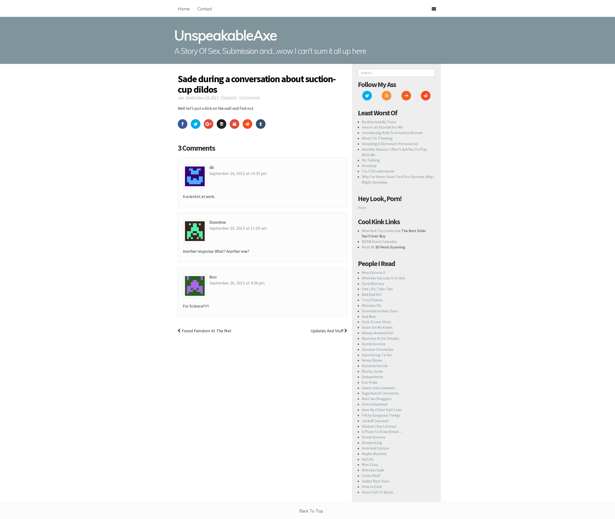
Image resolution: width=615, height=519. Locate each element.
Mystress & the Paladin (380, 338)
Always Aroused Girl (378, 332)
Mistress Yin (371, 305)
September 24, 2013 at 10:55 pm (238, 173)
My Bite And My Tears (379, 121)
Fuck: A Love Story (376, 321)
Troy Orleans (372, 299)
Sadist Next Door (375, 481)
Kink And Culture (375, 448)
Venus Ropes (372, 360)
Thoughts (229, 97)
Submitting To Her (377, 354)
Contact (204, 9)
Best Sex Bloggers (377, 398)
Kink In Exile (372, 486)
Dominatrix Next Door (380, 311)
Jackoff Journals (375, 420)
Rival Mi (368, 247)
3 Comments (249, 97)
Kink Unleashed (374, 404)
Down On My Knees (377, 327)
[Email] (432, 6)
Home (184, 9)
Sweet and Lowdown (378, 387)
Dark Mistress (373, 283)
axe (181, 97)
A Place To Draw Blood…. (382, 431)
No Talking (371, 160)
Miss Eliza (370, 464)
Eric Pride (369, 382)
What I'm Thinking (377, 138)
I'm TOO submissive (378, 171)
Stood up (369, 165)
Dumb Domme (374, 343)
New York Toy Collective (381, 230)
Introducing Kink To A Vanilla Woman (392, 132)
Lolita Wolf (371, 475)
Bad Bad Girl (372, 294)
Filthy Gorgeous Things (381, 415)
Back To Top (311, 511)
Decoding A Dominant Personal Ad (390, 143)
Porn (362, 207)
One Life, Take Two (377, 288)
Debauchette (372, 376)
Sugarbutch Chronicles (380, 393)
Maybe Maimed (374, 453)
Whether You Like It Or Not (384, 278)
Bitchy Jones (372, 371)
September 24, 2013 (202, 97)
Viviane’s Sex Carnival (379, 426)
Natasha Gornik (374, 365)
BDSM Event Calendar (379, 241)
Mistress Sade (373, 470)
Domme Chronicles (377, 349)
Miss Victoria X (373, 272)
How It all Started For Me (382, 127)
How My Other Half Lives (382, 409)
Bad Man (369, 316)
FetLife (368, 459)
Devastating (372, 442)
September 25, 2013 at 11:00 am (238, 228)
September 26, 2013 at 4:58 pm (237, 283)
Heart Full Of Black (377, 492)
